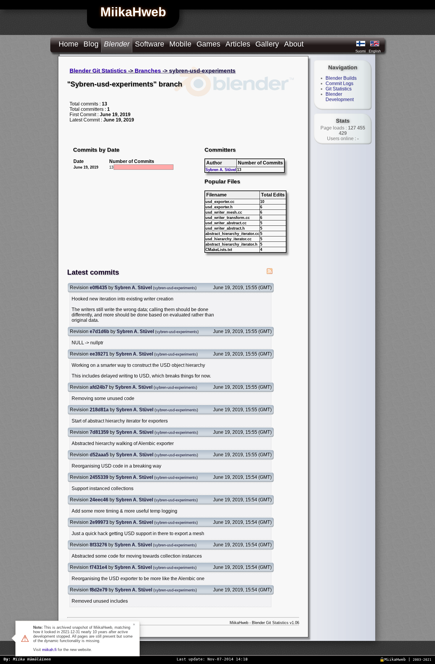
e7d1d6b (99, 331)
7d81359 (99, 432)
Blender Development (340, 97)
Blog (91, 44)
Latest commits (93, 272)
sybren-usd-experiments (174, 288)
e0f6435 (98, 287)
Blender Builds (341, 78)
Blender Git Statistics (98, 71)
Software (149, 44)
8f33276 (98, 544)
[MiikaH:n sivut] (360, 43)
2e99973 (99, 522)
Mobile (180, 44)
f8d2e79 (98, 589)
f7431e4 (98, 567)
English (375, 51)
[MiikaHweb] (374, 43)
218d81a (99, 409)
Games (208, 44)
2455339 (99, 477)
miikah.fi (49, 649)
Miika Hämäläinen (32, 659)
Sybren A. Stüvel (220, 169)
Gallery (267, 44)
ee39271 (99, 353)
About (294, 44)
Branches (148, 71)
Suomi (360, 51)
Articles (237, 44)
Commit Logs (339, 83)
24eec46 (99, 499)
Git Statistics (339, 88)
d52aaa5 (99, 454)
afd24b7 (99, 387)
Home (68, 44)
